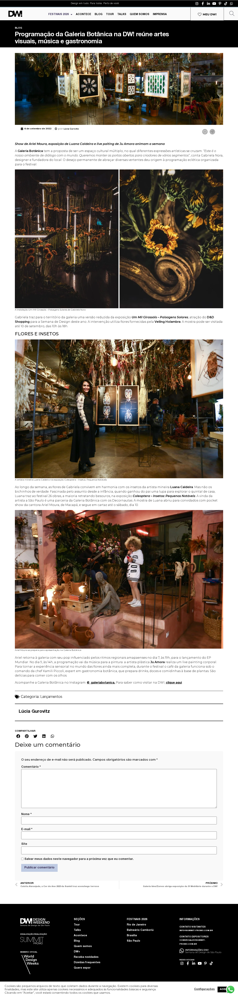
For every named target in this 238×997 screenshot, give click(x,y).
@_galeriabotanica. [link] (101, 683)
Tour (77, 925)
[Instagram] (197, 3)
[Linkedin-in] (208, 3)
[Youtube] (214, 3)
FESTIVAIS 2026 (58, 14)
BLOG (98, 14)
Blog (77, 941)
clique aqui (174, 683)
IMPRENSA (160, 14)
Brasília (132, 935)
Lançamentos (51, 697)
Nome (26, 814)
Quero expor (82, 968)
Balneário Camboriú (140, 930)
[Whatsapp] (231, 3)
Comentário (31, 767)
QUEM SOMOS (139, 14)
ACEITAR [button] (225, 989)
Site (24, 844)
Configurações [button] (204, 989)
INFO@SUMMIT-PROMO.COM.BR (196, 931)
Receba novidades (86, 957)
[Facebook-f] (202, 3)
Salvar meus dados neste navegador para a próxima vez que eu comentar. (79, 859)
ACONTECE (83, 14)
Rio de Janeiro (136, 925)
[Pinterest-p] (220, 3)
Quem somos (83, 946)
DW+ (77, 952)
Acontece (80, 935)
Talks (77, 930)
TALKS (121, 14)
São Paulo (133, 941)
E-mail (26, 829)
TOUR (110, 14)
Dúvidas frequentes (87, 962)
